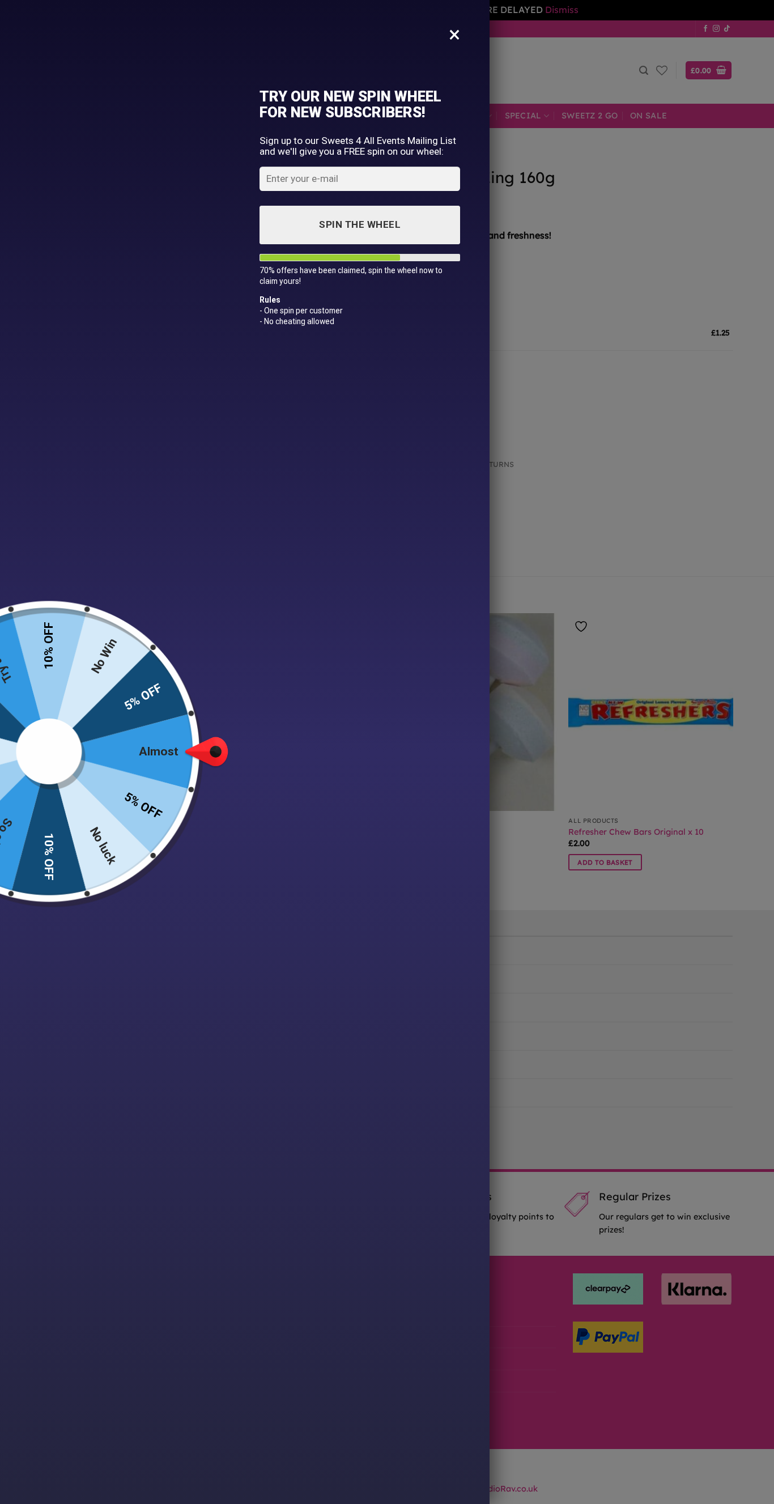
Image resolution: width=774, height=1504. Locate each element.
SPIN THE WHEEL (360, 224)
